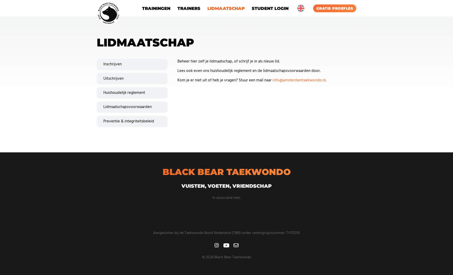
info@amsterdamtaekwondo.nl (299, 80)
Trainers (188, 8)
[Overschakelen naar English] (301, 8)
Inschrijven (112, 64)
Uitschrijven (113, 78)
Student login (270, 8)
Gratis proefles (334, 8)
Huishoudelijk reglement (124, 93)
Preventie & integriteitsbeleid (128, 121)
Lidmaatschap (226, 8)
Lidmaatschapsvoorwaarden (127, 107)
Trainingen (156, 8)
